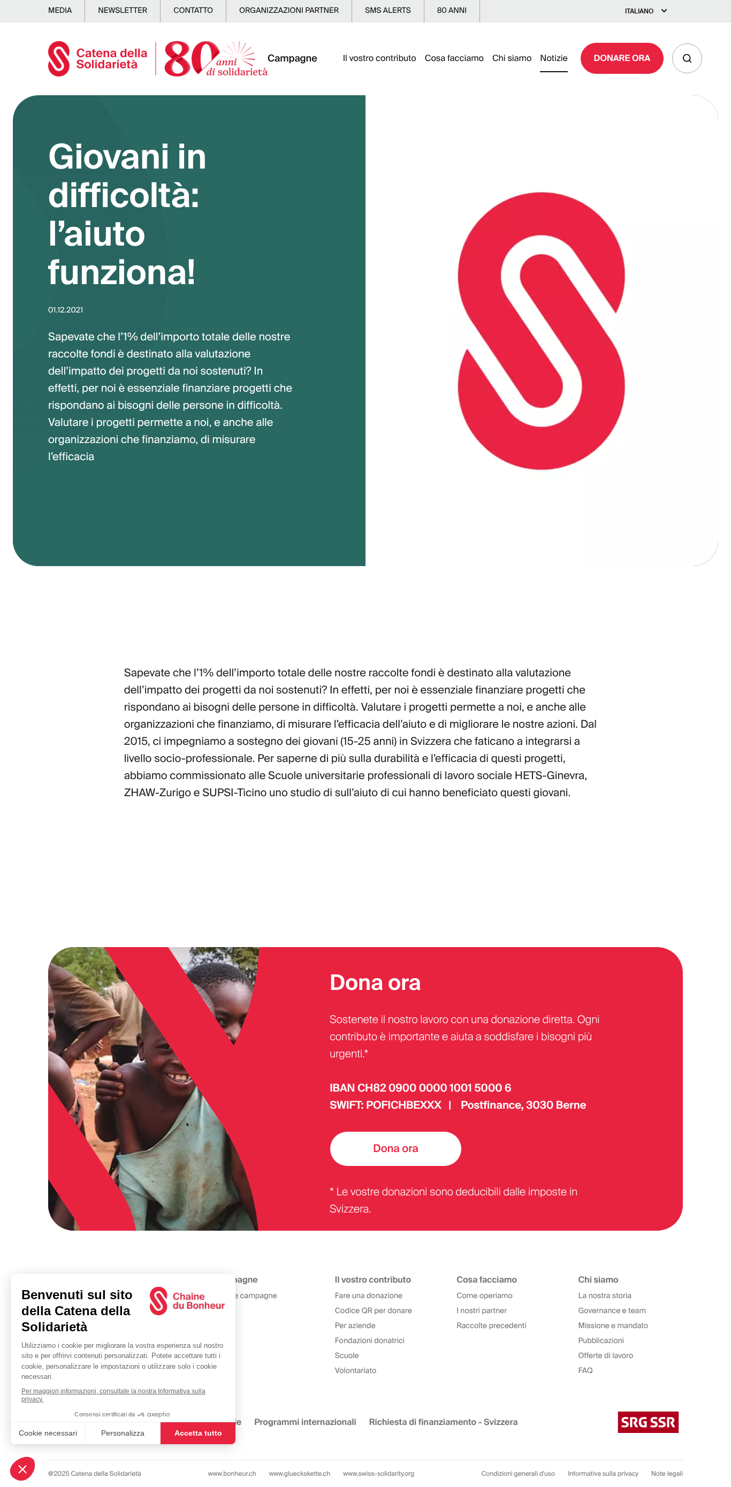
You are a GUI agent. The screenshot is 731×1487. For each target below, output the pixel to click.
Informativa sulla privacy (603, 1473)
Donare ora (622, 58)
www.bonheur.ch (232, 1473)
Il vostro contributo (379, 58)
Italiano (639, 11)
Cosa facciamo (454, 58)
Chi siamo (511, 58)
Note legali (667, 1473)
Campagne (292, 58)
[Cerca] (687, 58)
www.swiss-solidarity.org (378, 1473)
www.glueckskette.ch (300, 1473)
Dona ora (395, 1149)
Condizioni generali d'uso (518, 1473)
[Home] (158, 58)
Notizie (553, 58)
